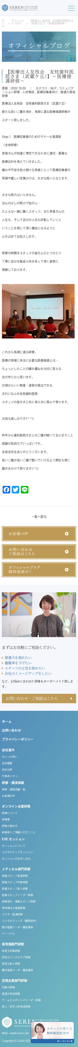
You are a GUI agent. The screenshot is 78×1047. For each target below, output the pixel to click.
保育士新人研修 (11, 964)
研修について (9, 813)
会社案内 (8, 750)
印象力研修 (8, 987)
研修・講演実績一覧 (13, 789)
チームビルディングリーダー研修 (21, 1000)
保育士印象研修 (11, 951)
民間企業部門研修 (14, 981)
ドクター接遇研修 (12, 914)
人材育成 (28, 92)
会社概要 (7, 763)
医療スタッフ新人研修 (15, 889)
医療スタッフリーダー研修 (17, 895)
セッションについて (13, 846)
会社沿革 (7, 770)
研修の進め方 (9, 826)
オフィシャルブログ (17, 22)
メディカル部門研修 (16, 869)
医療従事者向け (47, 92)
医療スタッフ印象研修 (15, 882)
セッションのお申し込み (16, 859)
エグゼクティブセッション (17, 852)
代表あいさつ (9, 776)
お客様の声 (8, 796)
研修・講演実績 (13, 783)
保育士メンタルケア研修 (16, 957)
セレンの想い (9, 757)
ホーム (3, 24)
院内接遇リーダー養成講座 (17, 927)
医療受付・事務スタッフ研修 (19, 902)
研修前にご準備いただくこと (19, 832)
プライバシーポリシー (18, 739)
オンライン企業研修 (16, 806)
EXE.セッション (13, 839)
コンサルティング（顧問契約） (20, 921)
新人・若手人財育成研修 (16, 1007)
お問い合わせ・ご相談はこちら (32, 698)
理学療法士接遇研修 (13, 908)
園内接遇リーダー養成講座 (17, 970)
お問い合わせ (11, 730)
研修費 (6, 820)
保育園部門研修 (13, 944)
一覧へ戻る (39, 517)
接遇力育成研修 (11, 994)
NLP (53, 88)
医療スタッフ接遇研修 (15, 876)
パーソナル (8, 934)
